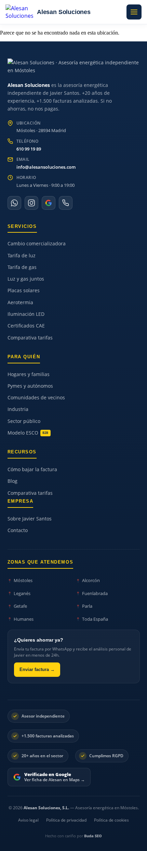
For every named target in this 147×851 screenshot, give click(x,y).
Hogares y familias (29, 374)
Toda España (95, 619)
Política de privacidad (66, 820)
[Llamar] (65, 203)
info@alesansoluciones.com (46, 167)
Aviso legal (28, 820)
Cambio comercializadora (37, 244)
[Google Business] (48, 203)
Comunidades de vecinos (36, 398)
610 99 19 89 (28, 149)
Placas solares (24, 290)
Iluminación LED (26, 314)
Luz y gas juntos (26, 279)
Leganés (22, 593)
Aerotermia (20, 302)
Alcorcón (91, 580)
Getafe (20, 606)
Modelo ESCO (28, 433)
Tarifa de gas (22, 267)
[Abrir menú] (134, 12)
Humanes (24, 619)
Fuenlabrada (95, 593)
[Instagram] (31, 203)
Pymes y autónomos (30, 386)
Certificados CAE (26, 326)
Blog (12, 481)
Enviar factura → (37, 669)
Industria (18, 409)
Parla (87, 606)
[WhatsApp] (14, 203)
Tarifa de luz (22, 256)
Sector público (24, 421)
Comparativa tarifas (30, 338)
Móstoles (23, 580)
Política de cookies (111, 820)
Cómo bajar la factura (32, 469)
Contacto (18, 530)
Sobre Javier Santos (30, 519)
